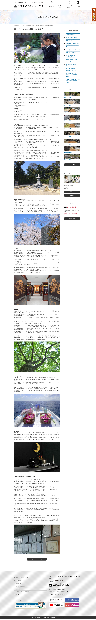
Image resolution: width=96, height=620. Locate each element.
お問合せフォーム (72, 218)
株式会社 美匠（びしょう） (74, 576)
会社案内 (72, 195)
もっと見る (72, 164)
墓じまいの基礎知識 (30, 25)
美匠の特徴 (72, 191)
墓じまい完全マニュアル (19, 25)
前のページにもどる (37, 559)
